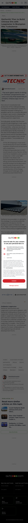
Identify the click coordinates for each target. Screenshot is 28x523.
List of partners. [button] (9, 267)
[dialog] (14, 261)
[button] (14, 258)
